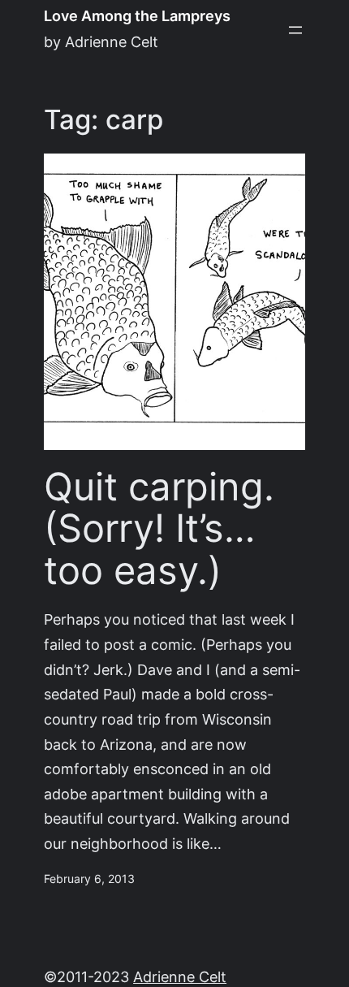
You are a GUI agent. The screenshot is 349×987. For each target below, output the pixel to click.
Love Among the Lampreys (137, 15)
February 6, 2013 (89, 878)
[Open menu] (295, 30)
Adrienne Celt (179, 976)
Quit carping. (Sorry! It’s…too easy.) (159, 529)
